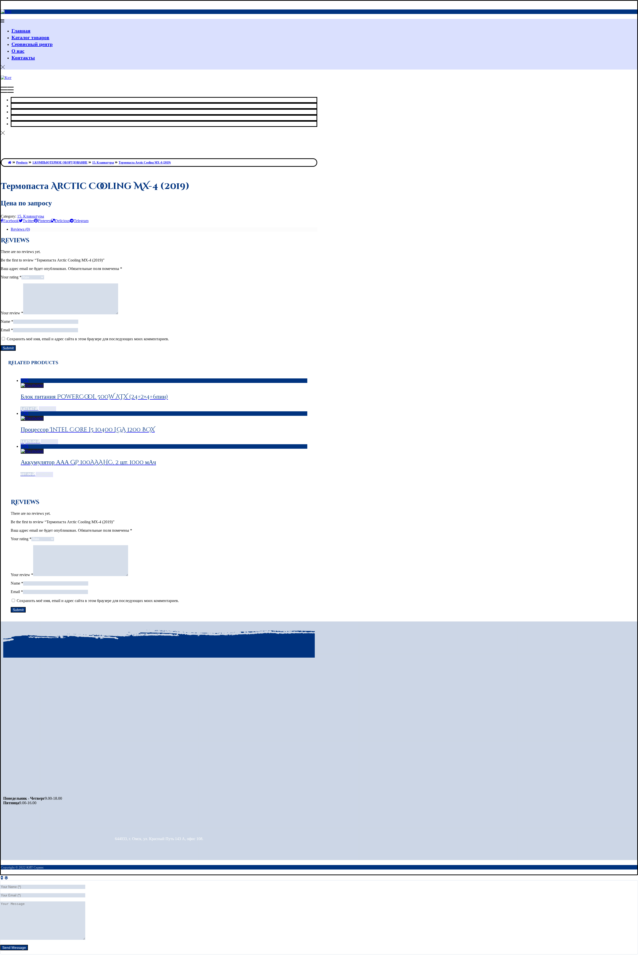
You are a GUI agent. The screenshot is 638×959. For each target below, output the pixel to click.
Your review (12, 313)
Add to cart (47, 409)
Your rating (11, 277)
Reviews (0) (20, 229)
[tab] (164, 229)
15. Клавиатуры (30, 216)
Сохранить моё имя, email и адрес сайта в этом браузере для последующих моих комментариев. (88, 339)
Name (7, 321)
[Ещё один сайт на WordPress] (6, 11)
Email (7, 330)
